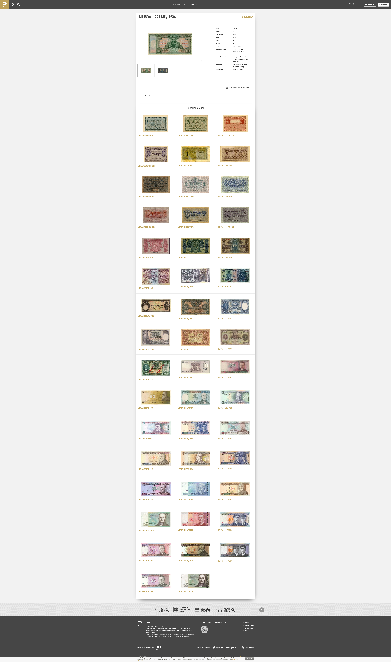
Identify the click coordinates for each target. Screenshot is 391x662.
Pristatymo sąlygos (248, 625)
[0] (350, 4)
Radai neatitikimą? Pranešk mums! (239, 88)
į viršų (261, 609)
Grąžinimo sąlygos (248, 628)
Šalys (185, 4)
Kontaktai (245, 631)
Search (18, 7)
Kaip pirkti (246, 622)
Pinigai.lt (4, 4)
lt (357, 4)
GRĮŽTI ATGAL (146, 96)
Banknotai (176, 4)
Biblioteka (194, 4)
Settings (13, 7)
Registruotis (370, 5)
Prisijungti (383, 5)
